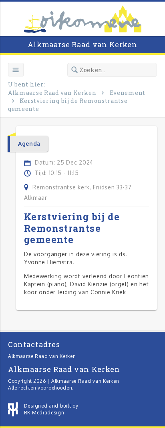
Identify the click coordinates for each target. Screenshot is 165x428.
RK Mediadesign (44, 413)
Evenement (127, 92)
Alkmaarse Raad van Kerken (82, 44)
